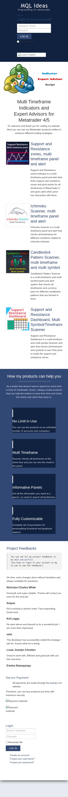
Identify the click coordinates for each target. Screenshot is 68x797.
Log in (13, 748)
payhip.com (56, 683)
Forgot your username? (22, 758)
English (31, 54)
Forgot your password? (22, 762)
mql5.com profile (23, 560)
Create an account (20, 755)
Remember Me (15, 742)
